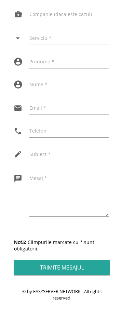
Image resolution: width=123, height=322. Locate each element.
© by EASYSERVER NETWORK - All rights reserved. (61, 294)
